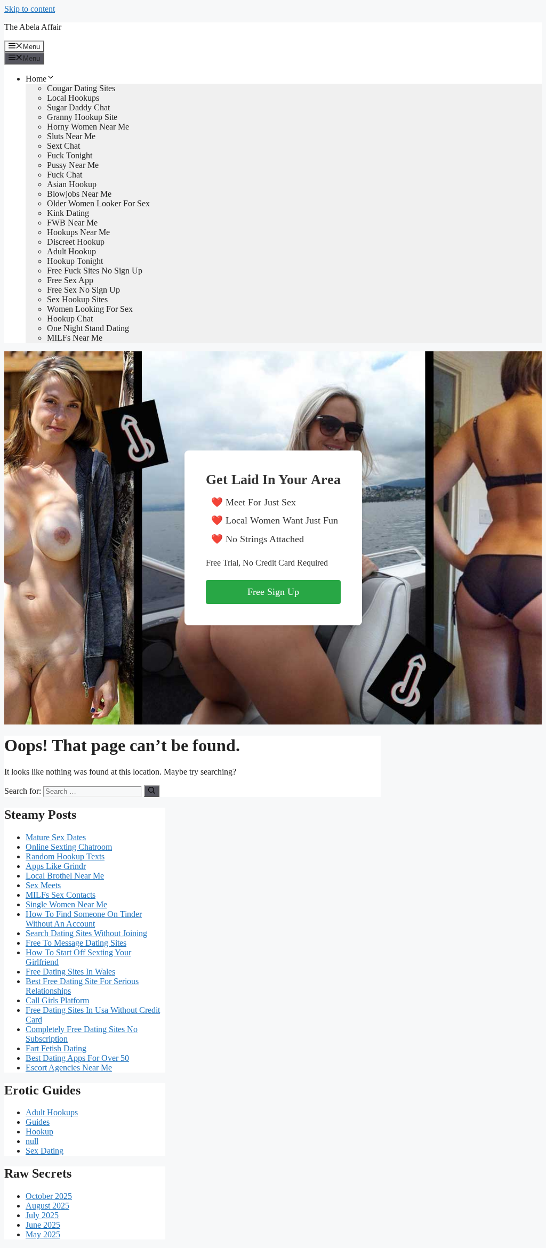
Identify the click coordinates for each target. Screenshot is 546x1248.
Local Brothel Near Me (65, 875)
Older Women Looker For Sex (98, 203)
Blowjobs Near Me (79, 193)
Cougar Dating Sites (81, 88)
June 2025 (43, 1224)
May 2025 (43, 1234)
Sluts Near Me (71, 136)
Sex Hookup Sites (77, 299)
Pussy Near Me (73, 165)
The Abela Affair (32, 26)
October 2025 (49, 1196)
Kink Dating (68, 213)
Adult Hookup (71, 251)
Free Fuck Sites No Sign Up (94, 270)
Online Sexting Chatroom (69, 846)
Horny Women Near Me (88, 126)
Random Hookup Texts (65, 856)
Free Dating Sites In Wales (70, 971)
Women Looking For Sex (90, 308)
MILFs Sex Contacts (60, 894)
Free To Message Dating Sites (76, 942)
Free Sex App (70, 280)
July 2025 (42, 1215)
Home (36, 78)
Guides (38, 1121)
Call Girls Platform (57, 1000)
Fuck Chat (64, 174)
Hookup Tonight (75, 260)
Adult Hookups (52, 1112)
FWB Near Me (72, 222)
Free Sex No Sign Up (83, 289)
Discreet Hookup (76, 241)
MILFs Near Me (74, 337)
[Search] (151, 791)
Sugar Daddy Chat (78, 107)
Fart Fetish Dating (56, 1048)
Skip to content (29, 8)
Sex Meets (43, 885)
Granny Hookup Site (82, 117)
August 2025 (47, 1205)
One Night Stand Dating (88, 328)
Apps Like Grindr (56, 866)
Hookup (39, 1131)
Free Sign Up (273, 591)
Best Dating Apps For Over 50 (77, 1057)
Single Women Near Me (66, 904)
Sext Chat (63, 145)
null (32, 1141)
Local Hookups (73, 97)
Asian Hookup (72, 184)
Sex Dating (44, 1150)
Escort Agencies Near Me (69, 1067)
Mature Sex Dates (56, 837)
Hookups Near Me (78, 232)
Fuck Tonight (69, 155)
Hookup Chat (70, 318)
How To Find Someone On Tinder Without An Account (84, 918)
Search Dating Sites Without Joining (86, 933)
